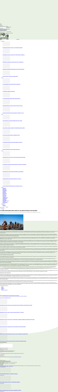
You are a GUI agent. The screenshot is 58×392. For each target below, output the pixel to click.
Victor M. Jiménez (5, 202)
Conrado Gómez (4, 191)
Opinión (2, 187)
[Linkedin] (8, 292)
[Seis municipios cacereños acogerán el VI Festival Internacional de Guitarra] (6, 126)
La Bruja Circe (4, 199)
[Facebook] (1, 292)
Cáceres (2, 77)
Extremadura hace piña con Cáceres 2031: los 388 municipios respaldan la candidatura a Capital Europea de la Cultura (17, 319)
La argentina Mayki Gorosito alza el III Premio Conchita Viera (11, 84)
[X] (3, 292)
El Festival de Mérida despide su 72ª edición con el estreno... (9, 373)
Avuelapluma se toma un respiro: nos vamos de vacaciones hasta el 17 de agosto (12, 312)
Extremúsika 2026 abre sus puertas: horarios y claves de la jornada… (13, 105)
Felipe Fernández (5, 193)
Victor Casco (4, 201)
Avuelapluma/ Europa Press (5, 285)
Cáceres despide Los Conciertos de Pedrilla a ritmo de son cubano (12, 120)
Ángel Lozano (4, 188)
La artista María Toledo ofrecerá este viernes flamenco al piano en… (12, 142)
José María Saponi (5, 198)
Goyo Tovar (4, 194)
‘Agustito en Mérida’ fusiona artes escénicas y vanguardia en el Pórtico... (10, 390)
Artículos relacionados (3, 297)
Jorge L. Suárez (4, 195)
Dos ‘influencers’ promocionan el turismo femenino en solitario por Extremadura (14, 164)
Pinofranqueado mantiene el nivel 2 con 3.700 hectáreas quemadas (12, 47)
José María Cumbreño (5, 197)
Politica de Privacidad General (3, 29)
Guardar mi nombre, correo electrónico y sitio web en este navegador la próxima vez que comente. (12, 353)
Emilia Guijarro (4, 192)
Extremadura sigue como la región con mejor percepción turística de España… (14, 157)
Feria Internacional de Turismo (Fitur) (30, 231)
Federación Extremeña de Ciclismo (21, 243)
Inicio (0, 207)
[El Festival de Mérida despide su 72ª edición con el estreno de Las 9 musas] (5, 372)
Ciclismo (2, 287)
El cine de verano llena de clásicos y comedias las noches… (11, 135)
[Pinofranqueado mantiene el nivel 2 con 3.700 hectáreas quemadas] (6, 46)
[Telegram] (13, 292)
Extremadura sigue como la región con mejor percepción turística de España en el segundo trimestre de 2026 (16, 305)
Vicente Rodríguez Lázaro (6, 200)
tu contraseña (7, 27)
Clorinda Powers (5, 190)
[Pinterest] (6, 292)
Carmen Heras (4, 189)
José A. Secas (4, 196)
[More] (15, 292)
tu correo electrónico (8, 31)
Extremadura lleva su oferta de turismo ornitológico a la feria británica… (13, 171)
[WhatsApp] (11, 292)
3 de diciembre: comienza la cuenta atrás (9, 91)
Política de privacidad (5, 366)
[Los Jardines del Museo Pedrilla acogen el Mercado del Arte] (6, 97)
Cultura (2, 114)
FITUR (2, 289)
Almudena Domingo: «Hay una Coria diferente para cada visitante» (11, 295)
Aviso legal (1, 366)
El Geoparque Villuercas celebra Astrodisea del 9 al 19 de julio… (12, 178)
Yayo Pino (4, 203)
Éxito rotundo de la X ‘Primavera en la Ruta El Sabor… (10, 76)
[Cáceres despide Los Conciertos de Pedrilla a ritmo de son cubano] (6, 119)
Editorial (4, 204)
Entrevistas (4, 205)
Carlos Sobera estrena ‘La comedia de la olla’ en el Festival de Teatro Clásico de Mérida (13, 326)
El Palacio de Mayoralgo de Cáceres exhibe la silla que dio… (11, 149)
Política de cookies (11, 366)
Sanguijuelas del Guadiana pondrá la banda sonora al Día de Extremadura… (13, 69)
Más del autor (9, 297)
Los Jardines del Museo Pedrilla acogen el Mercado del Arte (11, 98)
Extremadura (2, 41)
